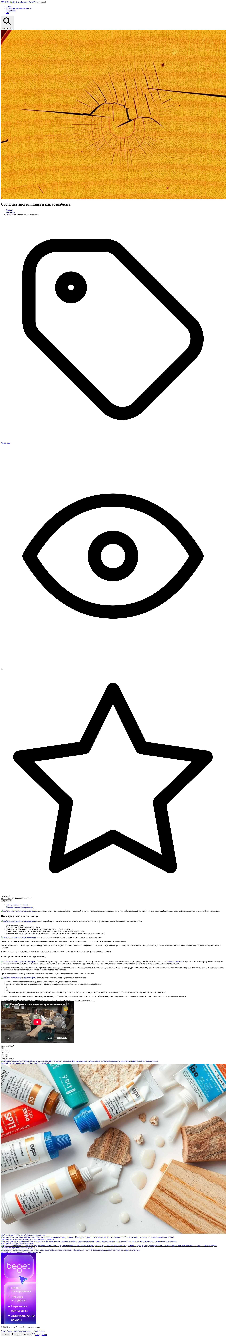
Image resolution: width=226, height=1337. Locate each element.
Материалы (10, 212)
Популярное (10, 11)
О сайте (9, 6)
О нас (3, 1331)
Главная (9, 210)
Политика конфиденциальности (18, 8)
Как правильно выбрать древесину (20, 907)
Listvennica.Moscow (174, 962)
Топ (7, 13)
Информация (39, 1331)
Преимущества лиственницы (17, 905)
